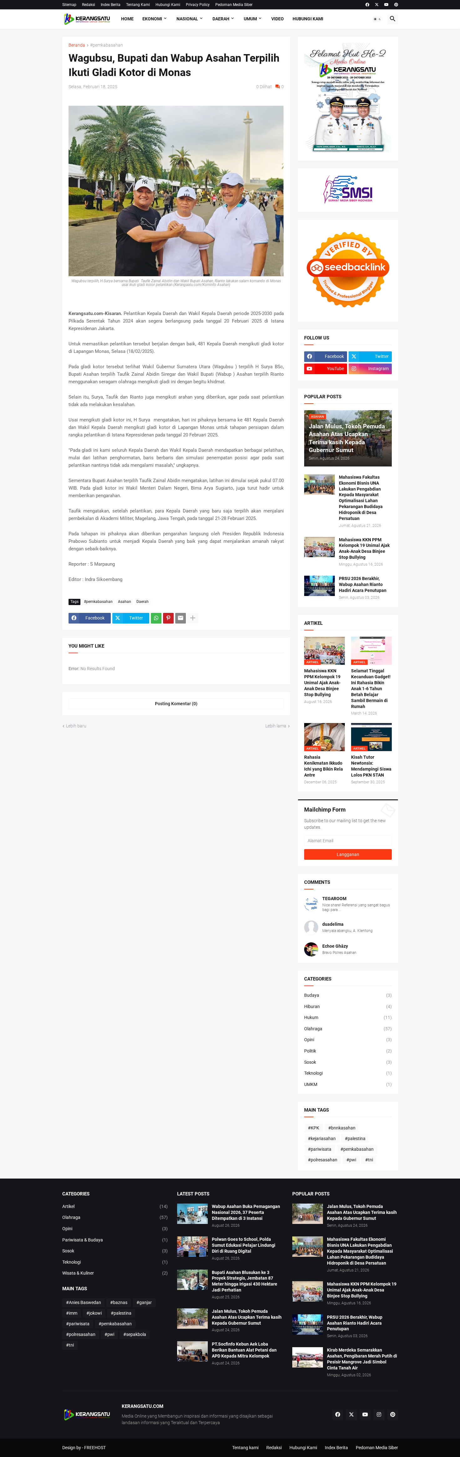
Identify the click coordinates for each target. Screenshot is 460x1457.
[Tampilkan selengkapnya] (192, 618)
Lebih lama (275, 725)
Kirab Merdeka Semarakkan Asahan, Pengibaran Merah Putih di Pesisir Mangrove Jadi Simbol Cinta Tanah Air (362, 1358)
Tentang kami (245, 1447)
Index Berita (110, 5)
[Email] (180, 618)
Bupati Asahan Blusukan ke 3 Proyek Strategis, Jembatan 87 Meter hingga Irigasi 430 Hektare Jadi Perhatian (244, 1281)
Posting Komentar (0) (176, 703)
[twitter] (377, 4)
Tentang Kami (138, 5)
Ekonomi (152, 18)
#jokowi (94, 1313)
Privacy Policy (198, 5)
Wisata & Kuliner (115, 1273)
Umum (250, 18)
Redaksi (88, 5)
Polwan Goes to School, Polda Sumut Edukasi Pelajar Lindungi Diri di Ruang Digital (243, 1245)
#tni (369, 1159)
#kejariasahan (322, 1138)
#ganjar (144, 1302)
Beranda (77, 45)
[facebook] (367, 4)
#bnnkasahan (341, 1127)
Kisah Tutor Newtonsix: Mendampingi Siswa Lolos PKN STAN (371, 766)
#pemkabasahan (106, 45)
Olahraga (348, 1028)
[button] (377, 19)
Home (127, 18)
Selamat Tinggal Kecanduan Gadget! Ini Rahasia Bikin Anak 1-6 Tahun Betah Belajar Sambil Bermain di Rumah (371, 688)
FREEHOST (95, 1447)
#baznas (118, 1302)
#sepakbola (134, 1334)
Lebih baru (76, 725)
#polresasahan (322, 1159)
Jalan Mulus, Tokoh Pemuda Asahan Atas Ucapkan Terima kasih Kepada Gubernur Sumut (247, 1317)
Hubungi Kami (168, 5)
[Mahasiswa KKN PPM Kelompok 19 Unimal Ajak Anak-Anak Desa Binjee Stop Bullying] (319, 547)
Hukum (348, 1017)
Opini (348, 1039)
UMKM (348, 1084)
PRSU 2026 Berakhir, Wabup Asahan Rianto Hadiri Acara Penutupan (362, 584)
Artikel (115, 1206)
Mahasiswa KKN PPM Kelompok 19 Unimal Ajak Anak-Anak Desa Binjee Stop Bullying (364, 548)
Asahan (124, 601)
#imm (71, 1313)
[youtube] (386, 4)
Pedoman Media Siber (234, 5)
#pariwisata (319, 1149)
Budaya (348, 995)
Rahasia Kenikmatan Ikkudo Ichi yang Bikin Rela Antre (323, 766)
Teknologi (348, 1073)
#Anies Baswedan (83, 1302)
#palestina (355, 1138)
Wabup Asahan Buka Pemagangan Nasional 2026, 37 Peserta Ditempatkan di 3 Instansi (246, 1212)
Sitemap (69, 5)
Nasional (187, 18)
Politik (348, 1050)
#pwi (351, 1159)
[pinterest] (396, 4)
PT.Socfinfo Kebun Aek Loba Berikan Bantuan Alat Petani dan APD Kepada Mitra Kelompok (244, 1350)
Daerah (220, 18)
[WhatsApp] (156, 618)
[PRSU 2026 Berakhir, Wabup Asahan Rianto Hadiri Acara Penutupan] (319, 586)
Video (277, 18)
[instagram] (379, 1414)
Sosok (348, 1062)
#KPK (313, 1127)
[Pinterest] (168, 618)
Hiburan (348, 1006)
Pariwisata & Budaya (115, 1239)
